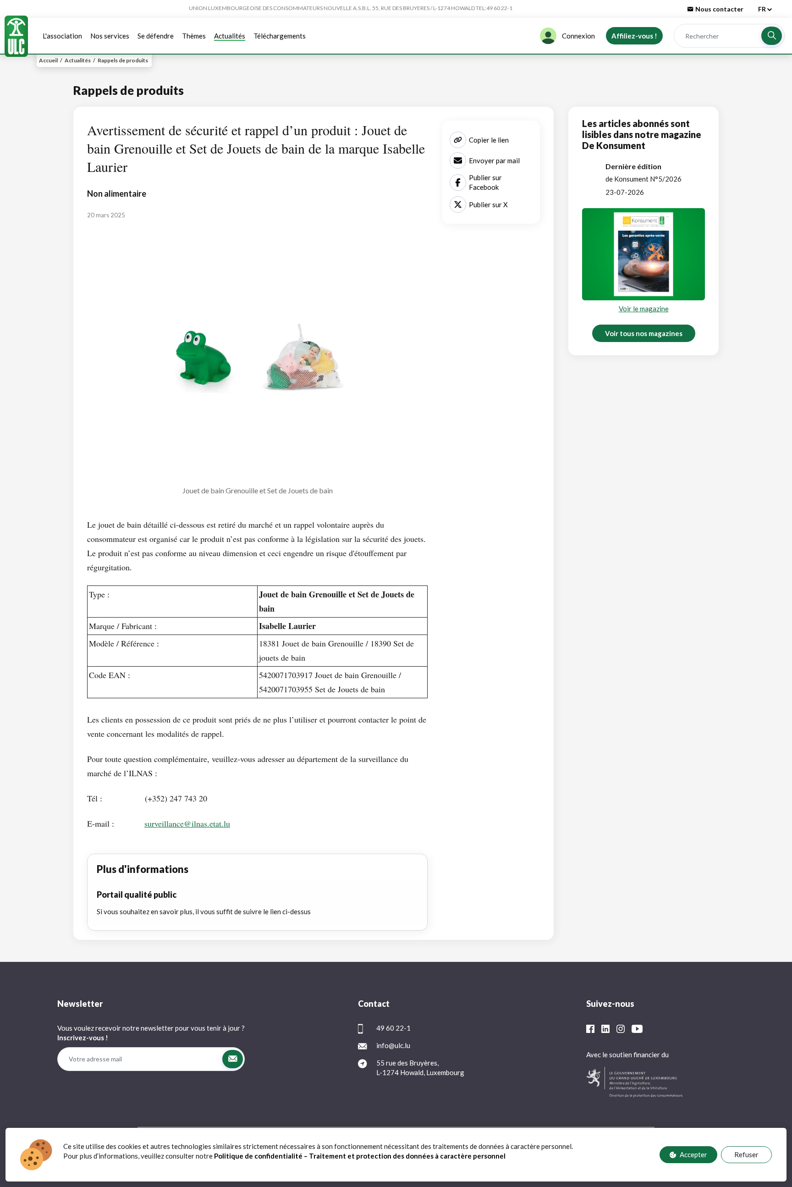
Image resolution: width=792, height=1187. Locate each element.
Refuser (746, 1154)
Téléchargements (279, 36)
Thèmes (194, 36)
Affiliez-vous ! (634, 36)
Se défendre (156, 36)
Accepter (693, 1154)
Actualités (229, 36)
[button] (771, 36)
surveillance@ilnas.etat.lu (187, 823)
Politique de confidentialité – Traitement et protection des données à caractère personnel (360, 1156)
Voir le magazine (644, 308)
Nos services (109, 36)
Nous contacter (719, 9)
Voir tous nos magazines (643, 333)
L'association (62, 36)
